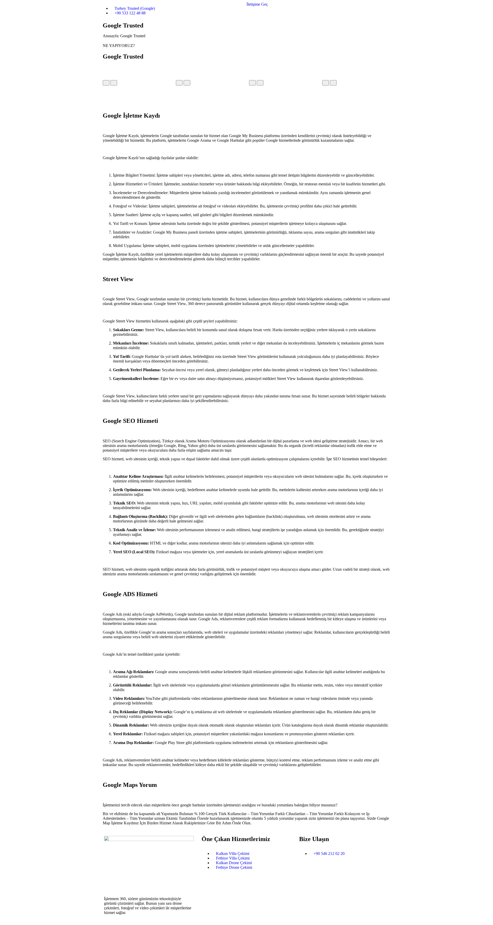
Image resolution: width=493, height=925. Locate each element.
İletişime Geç (257, 4)
